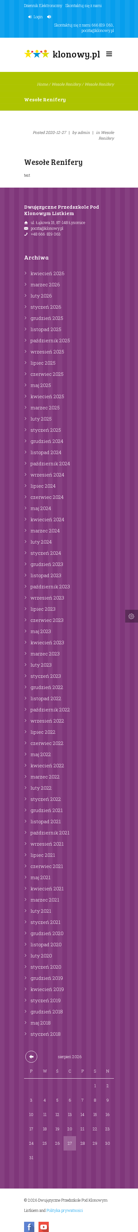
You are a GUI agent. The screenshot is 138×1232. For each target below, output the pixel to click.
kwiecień (47, 273)
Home (42, 84)
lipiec (43, 363)
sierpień (70, 1056)
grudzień (46, 318)
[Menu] (109, 55)
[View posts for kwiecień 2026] (31, 1057)
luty (41, 295)
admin (84, 132)
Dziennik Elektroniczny (43, 5)
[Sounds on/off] (50, 16)
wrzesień (47, 351)
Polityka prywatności (65, 1210)
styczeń (45, 307)
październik (50, 340)
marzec (45, 284)
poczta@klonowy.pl (98, 30)
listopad (45, 329)
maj (40, 385)
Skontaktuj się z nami (83, 5)
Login (38, 16)
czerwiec (47, 374)
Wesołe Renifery (66, 84)
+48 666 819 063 (46, 233)
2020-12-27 (56, 132)
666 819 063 (102, 24)
